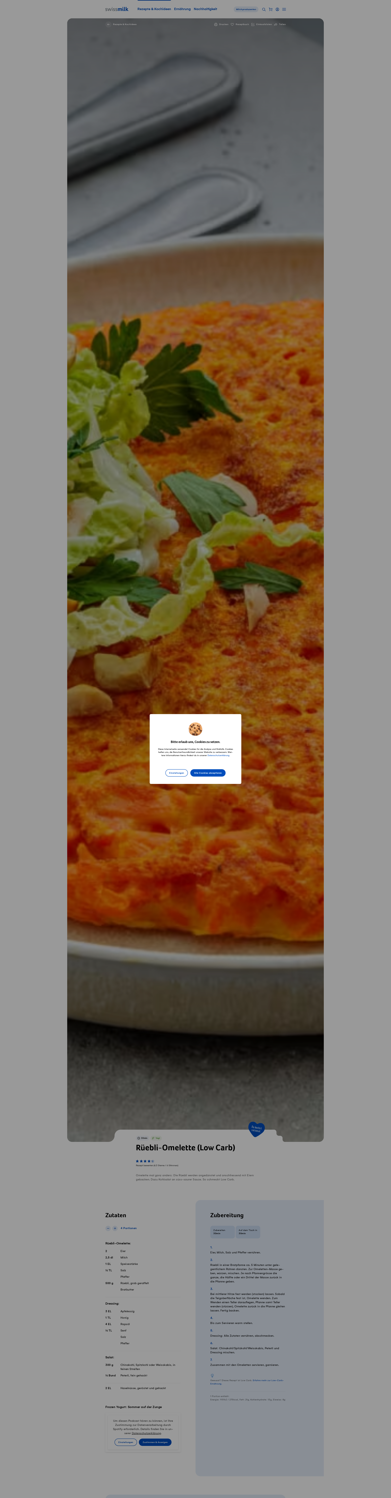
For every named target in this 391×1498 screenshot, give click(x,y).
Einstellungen (176, 773)
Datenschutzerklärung (218, 755)
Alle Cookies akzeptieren (208, 773)
